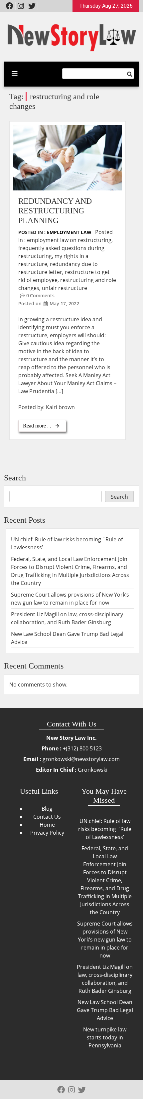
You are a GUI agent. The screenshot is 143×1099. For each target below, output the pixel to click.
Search (15, 477)
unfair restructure (64, 288)
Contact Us (47, 816)
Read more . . (38, 425)
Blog (47, 808)
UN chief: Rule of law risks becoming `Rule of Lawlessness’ (104, 829)
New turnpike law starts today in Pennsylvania (104, 1037)
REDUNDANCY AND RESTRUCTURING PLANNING (55, 211)
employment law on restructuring (69, 240)
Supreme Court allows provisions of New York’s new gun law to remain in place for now (105, 939)
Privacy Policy (47, 832)
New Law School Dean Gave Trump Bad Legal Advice (105, 1010)
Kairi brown (60, 407)
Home (47, 824)
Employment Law (69, 232)
